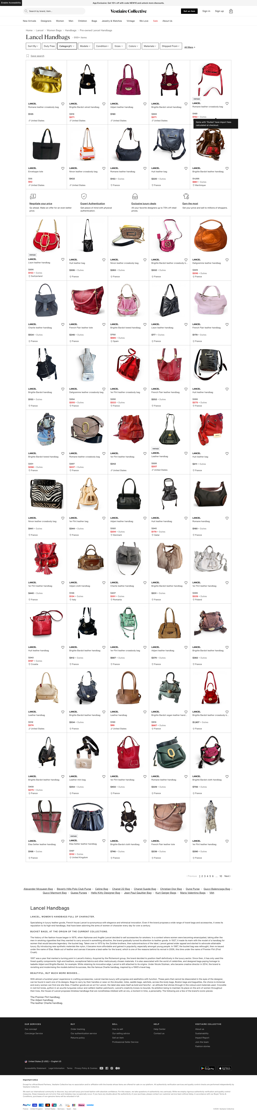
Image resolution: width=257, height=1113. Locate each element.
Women (60, 21)
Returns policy (78, 1037)
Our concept (31, 1029)
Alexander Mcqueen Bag (38, 889)
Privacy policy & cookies (86, 1068)
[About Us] (174, 21)
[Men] (76, 21)
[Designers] (54, 21)
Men (71, 21)
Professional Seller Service (125, 1042)
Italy (74, 1109)
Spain (69, 1109)
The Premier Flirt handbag (44, 997)
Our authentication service (84, 1033)
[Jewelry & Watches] (124, 21)
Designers (46, 21)
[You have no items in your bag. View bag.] (231, 11)
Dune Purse (193, 889)
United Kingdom (36, 1109)
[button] (231, 11)
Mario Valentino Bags (193, 893)
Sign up (219, 11)
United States (50, 1109)
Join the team (202, 1042)
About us (199, 1029)
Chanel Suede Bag (145, 889)
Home (29, 30)
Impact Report (202, 1037)
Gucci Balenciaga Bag (217, 889)
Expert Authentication (92, 203)
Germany (61, 1109)
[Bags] (99, 21)
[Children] (89, 21)
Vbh (211, 893)
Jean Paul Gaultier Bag (137, 893)
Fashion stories (202, 1046)
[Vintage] (137, 21)
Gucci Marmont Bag (55, 893)
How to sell (117, 1029)
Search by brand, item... (40, 11)
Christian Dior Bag (171, 889)
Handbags (70, 30)
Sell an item (189, 11)
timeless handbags (80, 991)
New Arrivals (29, 21)
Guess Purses (79, 893)
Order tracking (78, 1029)
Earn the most (190, 203)
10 (221, 876)
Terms (69, 1068)
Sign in (206, 11)
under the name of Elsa (41, 949)
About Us (167, 21)
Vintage (131, 21)
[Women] (66, 21)
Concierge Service (34, 1033)
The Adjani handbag (41, 1000)
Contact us (159, 1033)
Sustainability (202, 1033)
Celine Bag (101, 889)
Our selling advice (121, 1033)
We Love (144, 21)
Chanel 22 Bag (121, 889)
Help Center (160, 1029)
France (25, 1109)
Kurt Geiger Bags (166, 893)
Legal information (56, 1068)
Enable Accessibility (11, 2)
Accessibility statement (35, 1068)
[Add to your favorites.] (63, 104)
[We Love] (151, 21)
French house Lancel (76, 922)
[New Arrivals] (38, 21)
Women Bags (54, 30)
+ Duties (202, 116)
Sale (155, 21)
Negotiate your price (40, 203)
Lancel (39, 30)
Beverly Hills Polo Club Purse (74, 889)
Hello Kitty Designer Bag (105, 893)
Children (82, 21)
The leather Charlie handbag (46, 1003)
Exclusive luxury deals (143, 203)
